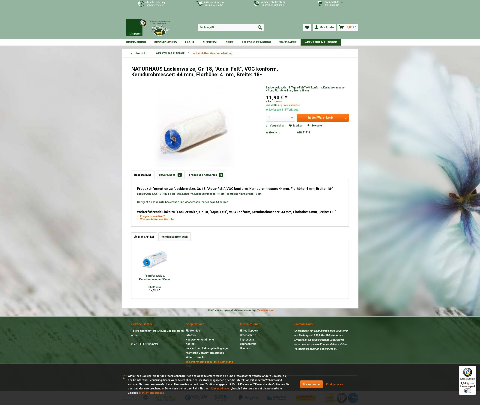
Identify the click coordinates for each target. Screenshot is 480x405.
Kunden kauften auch (174, 236)
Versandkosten (265, 310)
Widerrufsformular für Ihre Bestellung (209, 361)
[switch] (467, 391)
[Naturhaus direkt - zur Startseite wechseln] (150, 26)
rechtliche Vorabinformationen (205, 352)
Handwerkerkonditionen (200, 339)
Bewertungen (169, 174)
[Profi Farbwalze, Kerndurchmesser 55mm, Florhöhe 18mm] (154, 259)
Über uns (245, 348)
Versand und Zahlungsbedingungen (207, 348)
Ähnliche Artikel (144, 236)
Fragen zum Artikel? (152, 216)
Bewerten (317, 125)
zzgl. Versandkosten (289, 105)
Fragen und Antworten (205, 174)
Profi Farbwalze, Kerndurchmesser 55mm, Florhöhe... (154, 277)
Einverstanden (311, 384)
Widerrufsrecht (195, 357)
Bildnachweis (248, 343)
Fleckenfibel (193, 330)
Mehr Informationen (151, 392)
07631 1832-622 (144, 344)
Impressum (247, 339)
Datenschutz (248, 335)
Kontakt (191, 343)
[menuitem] (328, 6)
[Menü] (474, 368)
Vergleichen (276, 125)
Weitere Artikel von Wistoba (157, 219)
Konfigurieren (334, 384)
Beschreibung (143, 174)
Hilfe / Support (249, 330)
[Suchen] (260, 27)
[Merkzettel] (307, 27)
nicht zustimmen (220, 388)
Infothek (191, 335)
